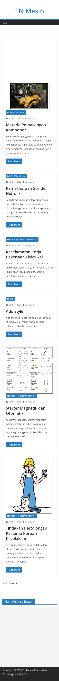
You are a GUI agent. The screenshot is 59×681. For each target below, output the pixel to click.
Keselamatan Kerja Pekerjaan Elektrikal (24, 254)
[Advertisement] (29, 57)
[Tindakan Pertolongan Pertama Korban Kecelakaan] (29, 485)
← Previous (10, 583)
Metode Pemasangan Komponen (26, 127)
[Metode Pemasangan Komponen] (29, 96)
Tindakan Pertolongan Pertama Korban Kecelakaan (26, 533)
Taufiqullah (30, 118)
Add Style (14, 311)
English (10, 299)
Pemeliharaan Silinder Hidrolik (26, 191)
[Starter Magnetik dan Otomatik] (29, 370)
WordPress (24, 674)
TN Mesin (29, 10)
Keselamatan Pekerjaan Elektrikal (22, 239)
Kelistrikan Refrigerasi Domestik (21, 396)
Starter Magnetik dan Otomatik (25, 410)
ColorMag (8, 674)
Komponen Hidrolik (16, 112)
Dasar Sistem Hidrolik (16, 176)
